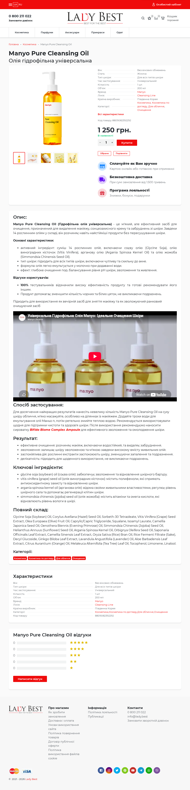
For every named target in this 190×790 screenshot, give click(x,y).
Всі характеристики (111, 114)
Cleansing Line (146, 95)
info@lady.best (137, 716)
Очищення (144, 109)
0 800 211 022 (20, 16)
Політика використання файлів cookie (63, 754)
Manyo (141, 91)
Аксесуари (72, 32)
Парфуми (47, 32)
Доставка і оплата (61, 720)
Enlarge (53, 108)
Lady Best (31, 779)
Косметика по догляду (41, 558)
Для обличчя (156, 106)
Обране (104, 153)
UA (15, 4)
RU (20, 4)
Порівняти (121, 153)
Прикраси (97, 32)
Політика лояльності (102, 712)
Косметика (22, 32)
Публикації (96, 716)
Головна (14, 44)
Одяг (120, 32)
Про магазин (58, 708)
